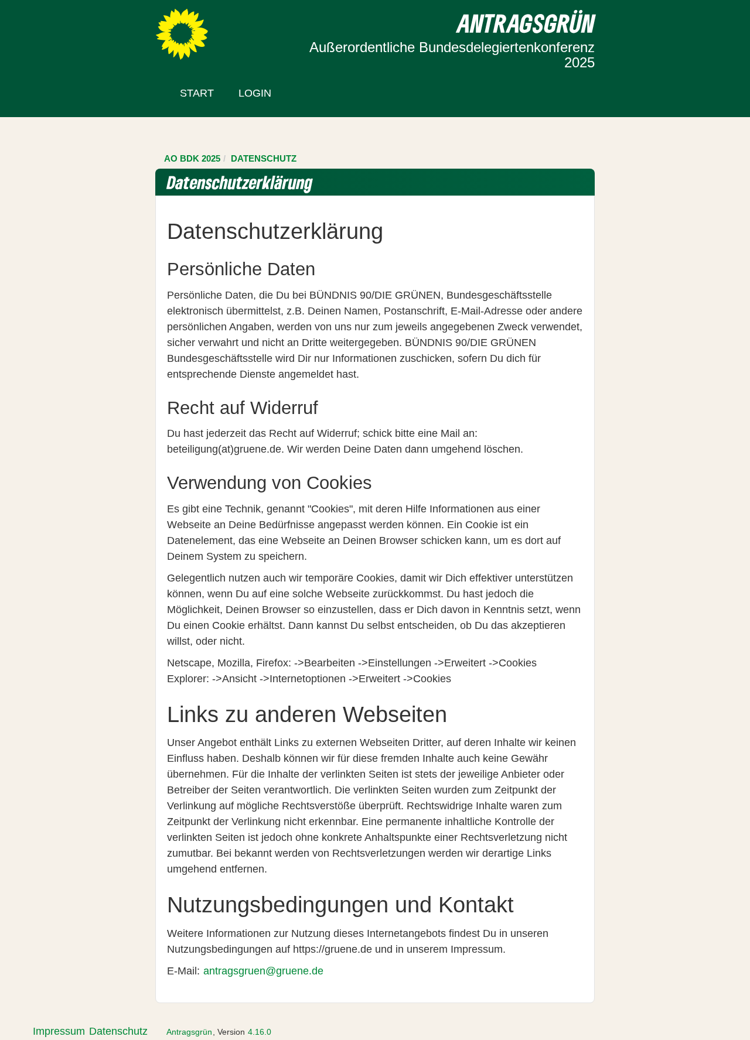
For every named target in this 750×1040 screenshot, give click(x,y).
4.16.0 (259, 1031)
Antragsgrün (189, 1031)
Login (254, 93)
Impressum (59, 1031)
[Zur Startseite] (182, 33)
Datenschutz (118, 1031)
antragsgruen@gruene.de (263, 971)
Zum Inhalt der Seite (53, 29)
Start (197, 93)
